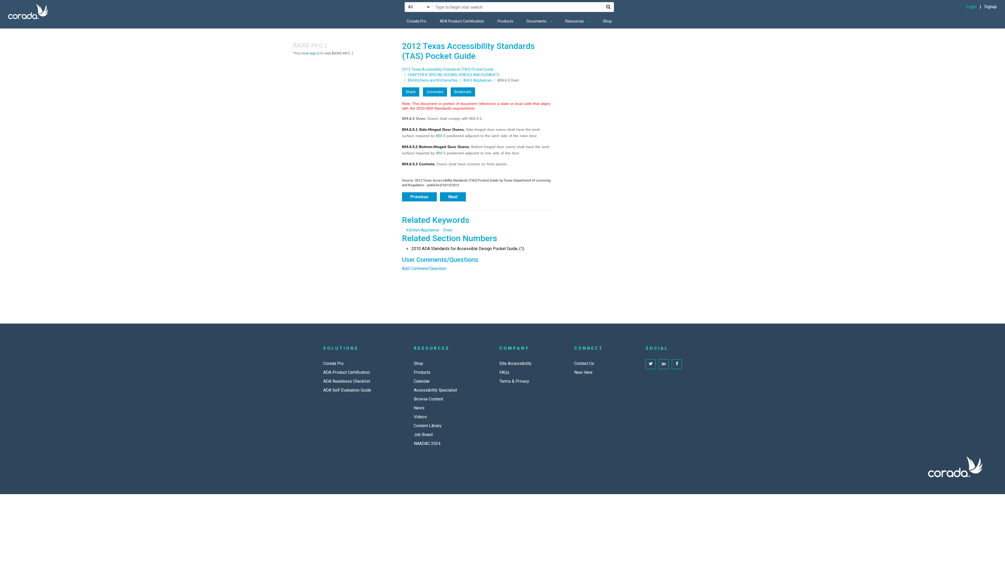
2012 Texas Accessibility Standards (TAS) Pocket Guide (447, 69)
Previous (419, 196)
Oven (448, 230)
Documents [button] (537, 21)
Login (971, 6)
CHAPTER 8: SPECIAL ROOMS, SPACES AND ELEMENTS (454, 75)
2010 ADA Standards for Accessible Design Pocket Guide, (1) (467, 248)
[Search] (608, 7)
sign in (315, 53)
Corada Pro (416, 21)
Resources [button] (575, 21)
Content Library (428, 425)
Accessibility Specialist (435, 390)
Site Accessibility (515, 363)
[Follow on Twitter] (651, 364)
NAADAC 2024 (427, 443)
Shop (607, 21)
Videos (420, 416)
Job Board (423, 434)
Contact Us (584, 363)
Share (411, 92)
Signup (990, 6)
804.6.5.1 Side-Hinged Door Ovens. (433, 129)
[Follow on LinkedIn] (664, 364)
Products (505, 21)
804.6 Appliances (478, 80)
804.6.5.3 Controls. (419, 164)
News (419, 407)
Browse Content (428, 399)
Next (452, 196)
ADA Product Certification (462, 21)
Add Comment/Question (424, 268)
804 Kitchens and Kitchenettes (433, 80)
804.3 (440, 136)
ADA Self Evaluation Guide (347, 390)
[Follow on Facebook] (677, 364)
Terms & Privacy (514, 381)
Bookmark (462, 92)
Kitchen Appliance (422, 230)
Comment (435, 92)
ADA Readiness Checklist (346, 381)
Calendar (422, 381)
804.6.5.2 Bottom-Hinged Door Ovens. (436, 147)
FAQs (504, 372)
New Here (583, 372)
